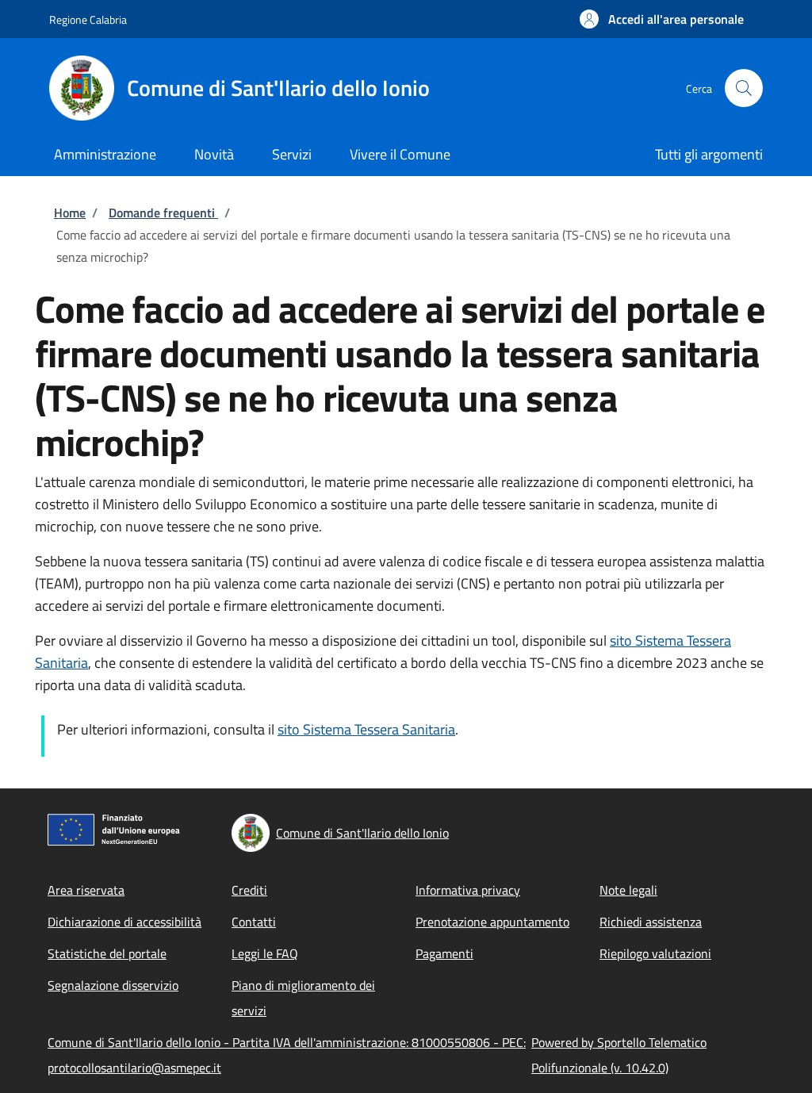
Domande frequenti (163, 212)
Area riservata (86, 889)
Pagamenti (444, 953)
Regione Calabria (88, 19)
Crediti (249, 889)
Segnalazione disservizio (113, 985)
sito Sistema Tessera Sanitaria (366, 729)
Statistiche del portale (107, 953)
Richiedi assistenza (650, 921)
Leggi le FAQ (265, 953)
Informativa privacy (468, 889)
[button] (662, 19)
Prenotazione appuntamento (492, 921)
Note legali (628, 889)
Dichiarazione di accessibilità (124, 921)
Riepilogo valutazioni (655, 953)
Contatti (254, 921)
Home (70, 212)
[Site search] (744, 88)
